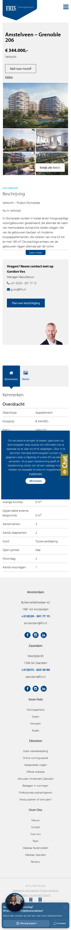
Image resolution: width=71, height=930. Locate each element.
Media (25, 379)
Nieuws (35, 820)
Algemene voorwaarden (26, 890)
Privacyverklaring (49, 890)
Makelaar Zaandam (35, 854)
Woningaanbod (35, 709)
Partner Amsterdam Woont (35, 895)
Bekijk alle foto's (50, 168)
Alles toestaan (35, 481)
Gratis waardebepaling (35, 751)
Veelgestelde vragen (35, 765)
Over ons (36, 834)
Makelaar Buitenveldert (35, 848)
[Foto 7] (19, 163)
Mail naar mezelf (20, 69)
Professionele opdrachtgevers (35, 792)
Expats (35, 730)
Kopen (35, 716)
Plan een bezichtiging (26, 303)
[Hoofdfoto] (35, 106)
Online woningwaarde (35, 758)
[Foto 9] (52, 140)
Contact (35, 827)
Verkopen (35, 723)
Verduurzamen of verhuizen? (35, 799)
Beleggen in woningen (35, 785)
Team (35, 841)
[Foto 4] (19, 140)
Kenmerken (11, 379)
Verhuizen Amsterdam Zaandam (36, 778)
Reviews (35, 861)
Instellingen (35, 473)
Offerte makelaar (35, 771)
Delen (9, 77)
